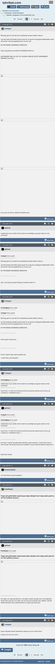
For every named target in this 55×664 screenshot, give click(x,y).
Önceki (19, 19)
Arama (46, 7)
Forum (13, 7)
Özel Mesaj (52, 24)
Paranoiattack (10, 470)
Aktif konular (24, 7)
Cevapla (7, 650)
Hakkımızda (41, 661)
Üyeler (36, 7)
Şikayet (49, 24)
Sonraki (36, 19)
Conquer (8, 29)
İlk (15, 19)
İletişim (48, 661)
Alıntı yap (50, 219)
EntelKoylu (9, 489)
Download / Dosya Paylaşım (14, 13)
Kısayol (45, 24)
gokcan (7, 228)
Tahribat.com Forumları (10, 11)
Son (42, 19)
